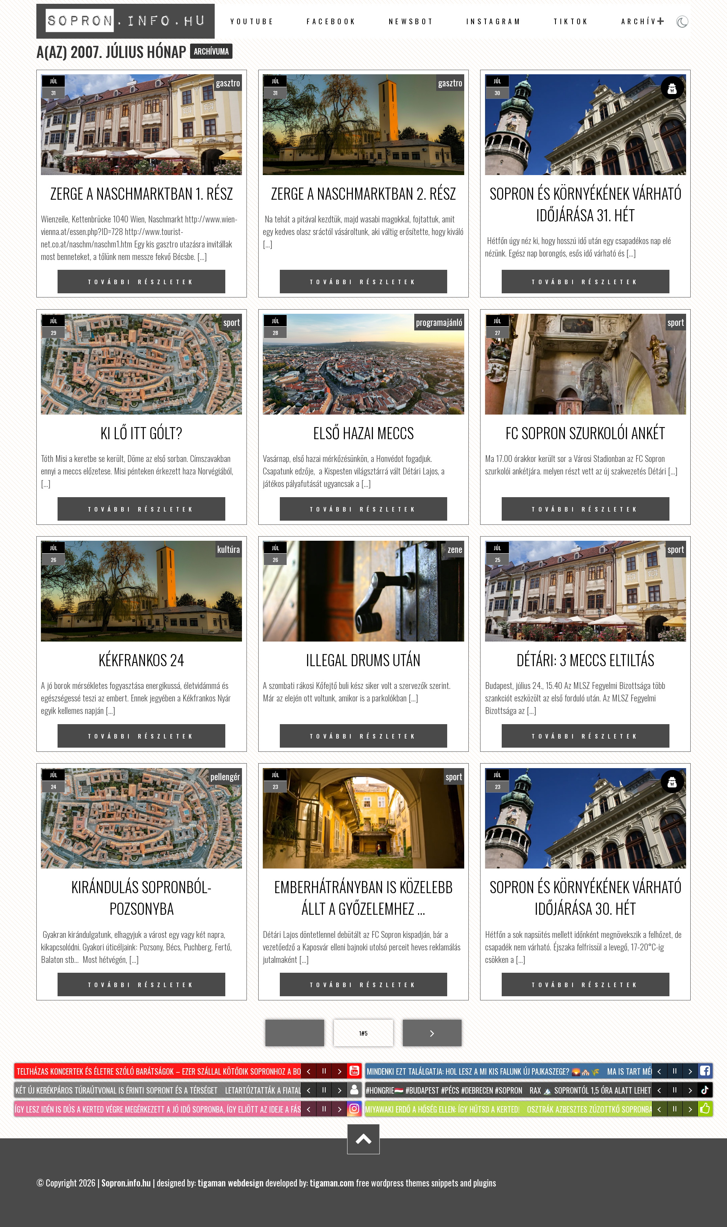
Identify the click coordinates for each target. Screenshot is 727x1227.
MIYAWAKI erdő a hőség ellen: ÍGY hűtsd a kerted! (377, 1109)
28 (275, 332)
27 (497, 332)
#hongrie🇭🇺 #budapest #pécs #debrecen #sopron (392, 1090)
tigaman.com (332, 1182)
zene (455, 549)
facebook (332, 21)
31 (53, 93)
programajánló (439, 322)
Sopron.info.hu (126, 1182)
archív (639, 21)
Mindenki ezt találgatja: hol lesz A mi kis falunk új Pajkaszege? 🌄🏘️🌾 (448, 1071)
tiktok (706, 1090)
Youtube (253, 21)
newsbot (412, 21)
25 (497, 559)
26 (53, 559)
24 (53, 786)
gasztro (228, 82)
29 (53, 332)
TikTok (571, 21)
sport (231, 322)
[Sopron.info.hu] (125, 34)
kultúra (228, 549)
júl (53, 81)
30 (497, 93)
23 (275, 786)
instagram (494, 21)
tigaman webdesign (231, 1182)
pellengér (225, 776)
